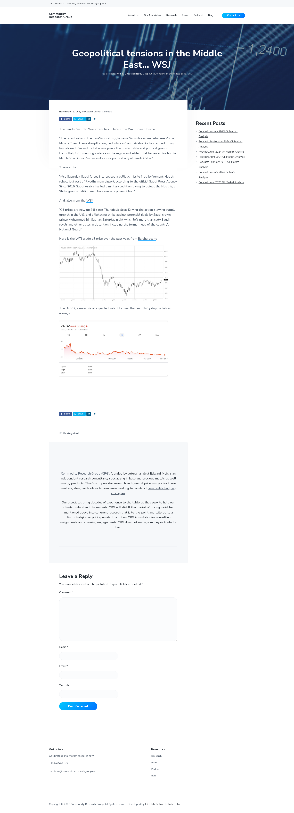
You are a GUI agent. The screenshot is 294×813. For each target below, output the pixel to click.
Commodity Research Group (60, 15)
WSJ (89, 200)
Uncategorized (71, 433)
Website (64, 685)
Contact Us (233, 15)
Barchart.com (147, 239)
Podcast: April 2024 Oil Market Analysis (222, 157)
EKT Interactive (154, 804)
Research (156, 756)
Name (63, 647)
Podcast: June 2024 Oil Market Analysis (221, 151)
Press (154, 762)
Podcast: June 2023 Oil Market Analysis (221, 182)
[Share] (88, 119)
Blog (153, 775)
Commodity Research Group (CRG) (85, 473)
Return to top (173, 804)
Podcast (156, 769)
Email (63, 666)
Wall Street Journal (142, 129)
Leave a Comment (103, 111)
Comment (66, 592)
